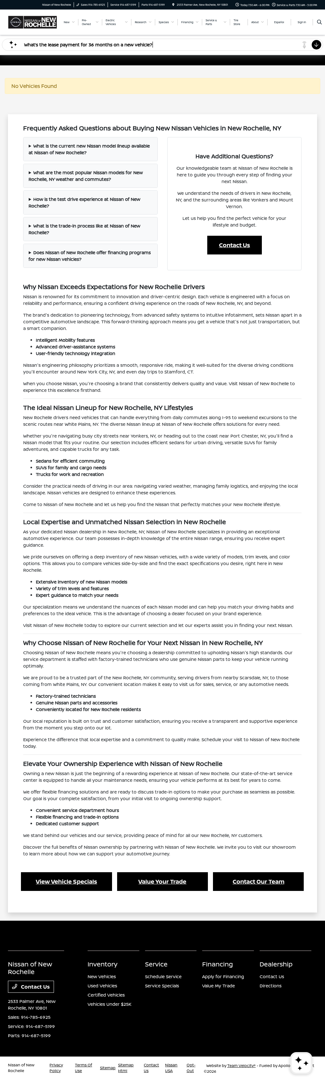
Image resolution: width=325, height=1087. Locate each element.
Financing (217, 964)
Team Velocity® (241, 1065)
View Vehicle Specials (66, 881)
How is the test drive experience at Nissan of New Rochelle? (84, 202)
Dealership (276, 964)
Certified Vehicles (106, 995)
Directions (271, 986)
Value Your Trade (162, 881)
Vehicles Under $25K (109, 1004)
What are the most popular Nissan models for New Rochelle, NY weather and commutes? (86, 175)
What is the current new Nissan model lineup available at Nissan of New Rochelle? (89, 149)
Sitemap (108, 1068)
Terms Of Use (83, 1067)
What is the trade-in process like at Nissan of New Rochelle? (84, 229)
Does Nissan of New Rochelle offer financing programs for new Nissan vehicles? (90, 255)
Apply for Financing (223, 976)
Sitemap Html (126, 1067)
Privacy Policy (56, 1067)
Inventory (102, 964)
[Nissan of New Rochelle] (32, 21)
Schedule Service (163, 976)
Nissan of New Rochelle (21, 1067)
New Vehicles (102, 976)
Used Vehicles (102, 986)
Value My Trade (218, 986)
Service (156, 964)
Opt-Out (191, 1067)
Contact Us (234, 245)
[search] (319, 22)
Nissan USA (171, 1067)
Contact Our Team (258, 881)
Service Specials (162, 986)
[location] (173, 4)
